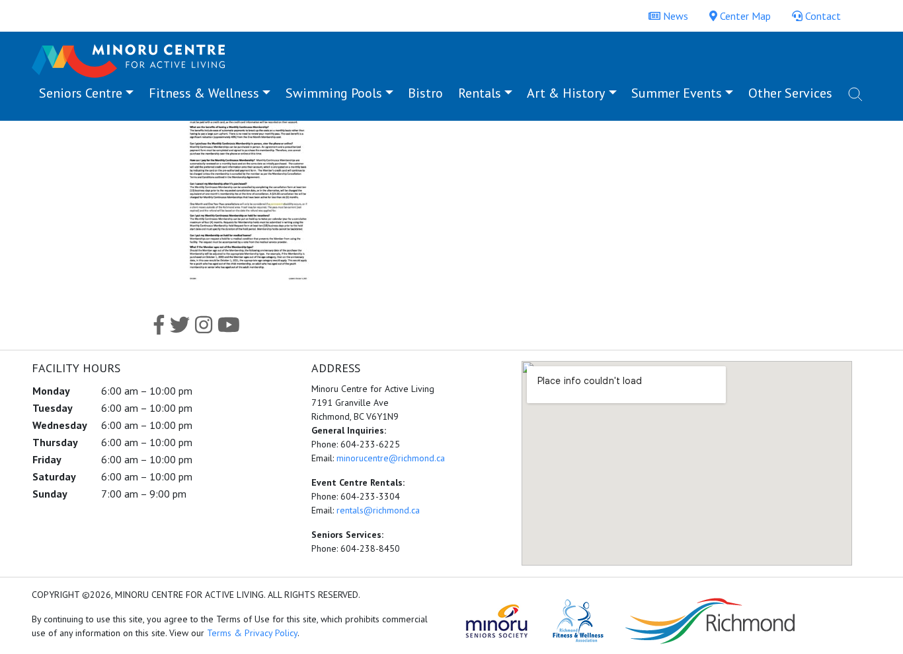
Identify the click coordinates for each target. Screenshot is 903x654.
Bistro (425, 93)
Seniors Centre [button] (80, 93)
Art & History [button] (566, 93)
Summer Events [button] (676, 93)
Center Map (744, 15)
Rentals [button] (479, 93)
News (674, 15)
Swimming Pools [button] (334, 93)
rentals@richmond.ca (378, 510)
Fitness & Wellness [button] (204, 93)
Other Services (790, 93)
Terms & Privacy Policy (252, 633)
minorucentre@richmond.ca (390, 458)
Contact (822, 15)
